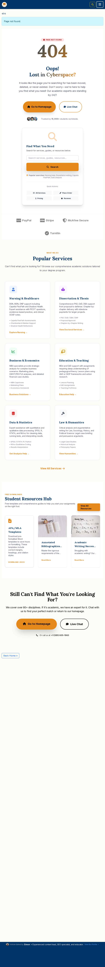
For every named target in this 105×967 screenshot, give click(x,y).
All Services (40, 193)
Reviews (67, 198)
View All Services (50, 468)
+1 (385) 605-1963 (60, 635)
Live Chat (72, 106)
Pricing (40, 198)
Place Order (67, 193)
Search (54, 167)
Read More (46, 560)
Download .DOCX (16, 562)
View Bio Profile (90, 944)
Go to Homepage (41, 106)
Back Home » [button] (10, 655)
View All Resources (86, 507)
